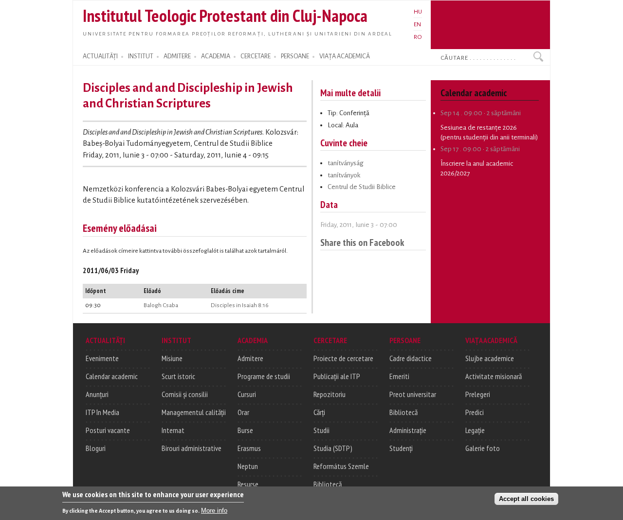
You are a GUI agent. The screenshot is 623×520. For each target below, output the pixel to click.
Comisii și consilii (185, 394)
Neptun (248, 466)
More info (214, 510)
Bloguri (96, 448)
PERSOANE (295, 56)
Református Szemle (341, 466)
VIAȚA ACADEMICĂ (344, 56)
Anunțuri (97, 394)
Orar (243, 412)
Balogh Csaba (161, 305)
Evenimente (102, 358)
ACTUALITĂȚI (100, 56)
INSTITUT (140, 56)
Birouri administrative (191, 448)
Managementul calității (194, 412)
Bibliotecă (327, 484)
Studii (321, 430)
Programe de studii (264, 376)
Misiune (172, 358)
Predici (474, 412)
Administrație (407, 430)
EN (417, 24)
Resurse (248, 484)
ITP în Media (102, 412)
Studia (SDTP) (332, 448)
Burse (245, 430)
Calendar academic (112, 376)
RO (418, 37)
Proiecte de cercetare (343, 358)
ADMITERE (177, 56)
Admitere (250, 358)
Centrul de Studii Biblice (362, 187)
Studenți (401, 448)
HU (418, 11)
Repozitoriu (329, 394)
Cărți (319, 412)
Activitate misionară (493, 376)
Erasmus (249, 448)
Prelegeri (477, 394)
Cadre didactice (410, 358)
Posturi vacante (108, 430)
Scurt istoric (178, 376)
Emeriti (399, 376)
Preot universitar (412, 394)
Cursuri (247, 394)
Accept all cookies (526, 499)
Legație (475, 430)
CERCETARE (255, 56)
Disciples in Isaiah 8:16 (240, 305)
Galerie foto (482, 448)
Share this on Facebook (362, 242)
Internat (173, 430)
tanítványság (346, 163)
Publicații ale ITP (336, 376)
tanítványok (344, 175)
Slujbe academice (489, 358)
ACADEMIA (215, 56)
